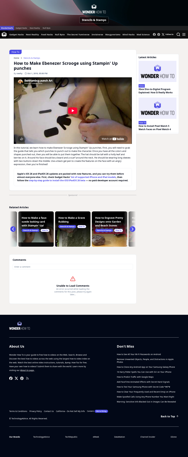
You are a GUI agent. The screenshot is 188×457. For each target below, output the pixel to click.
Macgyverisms (112, 34)
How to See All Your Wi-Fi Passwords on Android (139, 354)
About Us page (27, 370)
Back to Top (168, 416)
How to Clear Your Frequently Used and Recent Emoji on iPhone (146, 391)
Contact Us (49, 411)
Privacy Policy (35, 411)
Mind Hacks (128, 34)
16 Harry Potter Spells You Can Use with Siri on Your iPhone (144, 372)
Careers (97, 411)
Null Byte (46, 28)
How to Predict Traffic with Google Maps (135, 377)
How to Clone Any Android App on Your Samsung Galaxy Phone (146, 367)
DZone (174, 437)
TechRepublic (71, 437)
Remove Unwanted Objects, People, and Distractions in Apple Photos (145, 360)
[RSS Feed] (27, 378)
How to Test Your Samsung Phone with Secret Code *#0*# (143, 386)
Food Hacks (47, 34)
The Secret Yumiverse (78, 34)
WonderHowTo (7, 28)
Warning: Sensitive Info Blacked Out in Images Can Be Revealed (146, 401)
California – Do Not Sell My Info (70, 411)
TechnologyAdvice (41, 437)
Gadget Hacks (21, 28)
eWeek (96, 437)
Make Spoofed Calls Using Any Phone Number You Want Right (145, 396)
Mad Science (143, 34)
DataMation (119, 437)
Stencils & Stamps (94, 20)
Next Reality (35, 28)
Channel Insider (147, 437)
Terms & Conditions (18, 411)
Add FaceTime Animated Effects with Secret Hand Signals (143, 382)
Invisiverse (97, 34)
